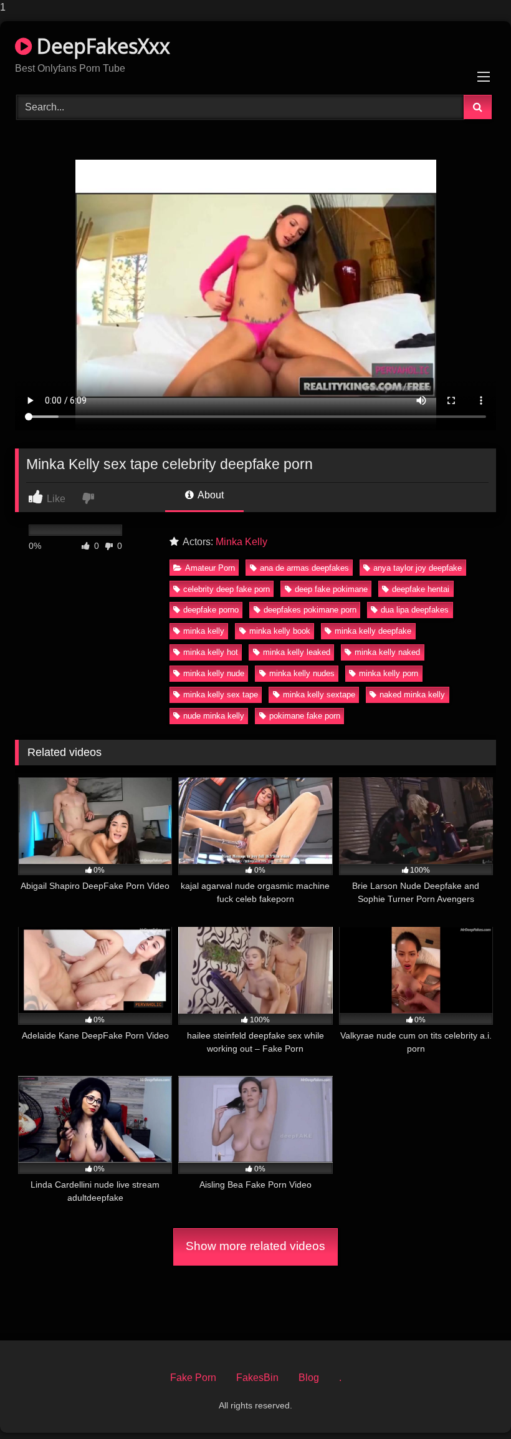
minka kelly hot (210, 652)
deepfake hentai (420, 589)
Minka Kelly (241, 541)
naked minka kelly (412, 694)
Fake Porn (193, 1377)
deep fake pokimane (331, 589)
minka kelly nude (213, 673)
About (210, 495)
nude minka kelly (213, 715)
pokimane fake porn (304, 715)
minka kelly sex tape (220, 694)
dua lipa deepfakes (415, 609)
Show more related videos (255, 1245)
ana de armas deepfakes (304, 568)
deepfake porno (211, 609)
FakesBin (257, 1377)
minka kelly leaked (296, 652)
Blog (308, 1377)
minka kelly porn (388, 673)
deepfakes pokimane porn (310, 609)
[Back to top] (472, 1404)
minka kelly (203, 631)
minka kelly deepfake (373, 631)
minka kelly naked (387, 652)
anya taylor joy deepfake (417, 568)
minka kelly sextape (319, 694)
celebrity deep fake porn (226, 589)
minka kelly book (279, 631)
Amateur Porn (210, 568)
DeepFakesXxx (101, 45)
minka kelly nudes (302, 673)
